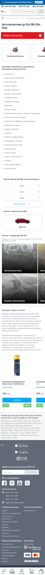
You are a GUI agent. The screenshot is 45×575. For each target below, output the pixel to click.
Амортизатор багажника (14, 78)
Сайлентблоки (10, 149)
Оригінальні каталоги (10, 522)
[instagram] (12, 483)
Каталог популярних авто (11, 513)
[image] (16, 365)
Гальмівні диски (11, 98)
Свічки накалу (10, 153)
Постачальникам (8, 555)
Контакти (5, 550)
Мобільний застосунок (10, 536)
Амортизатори (10, 82)
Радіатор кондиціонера (14, 137)
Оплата (4, 524)
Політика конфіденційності (12, 547)
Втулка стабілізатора (12, 94)
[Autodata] (31, 561)
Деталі (39, 2)
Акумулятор (9, 74)
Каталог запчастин (12, 18)
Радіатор (8, 133)
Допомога (6, 533)
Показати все (19, 204)
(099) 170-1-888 (12, 496)
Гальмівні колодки (11, 102)
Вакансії (5, 561)
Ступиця (7, 161)
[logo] (5, 11)
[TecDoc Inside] (31, 548)
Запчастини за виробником (7, 517)
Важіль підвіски (10, 86)
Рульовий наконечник (13, 145)
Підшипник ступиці (12, 125)
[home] (3, 18)
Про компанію (7, 544)
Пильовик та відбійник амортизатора (19, 121)
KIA (23, 18)
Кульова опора (10, 110)
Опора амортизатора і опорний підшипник (22, 114)
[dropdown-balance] (41, 571)
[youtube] (19, 483)
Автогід (4, 558)
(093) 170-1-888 (12, 499)
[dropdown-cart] (31, 571)
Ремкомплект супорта (13, 141)
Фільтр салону (10, 169)
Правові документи (9, 553)
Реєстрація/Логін (30, 510)
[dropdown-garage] (12, 571)
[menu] (4, 571)
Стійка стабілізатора (12, 157)
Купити (17, 400)
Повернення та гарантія (11, 530)
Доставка (5, 527)
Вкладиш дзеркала (12, 90)
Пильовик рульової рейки (15, 117)
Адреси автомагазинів (15, 502)
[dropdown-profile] (21, 571)
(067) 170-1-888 (12, 492)
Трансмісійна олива (12, 165)
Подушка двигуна (11, 129)
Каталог (5, 510)
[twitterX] (27, 483)
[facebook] (4, 483)
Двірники (8, 106)
